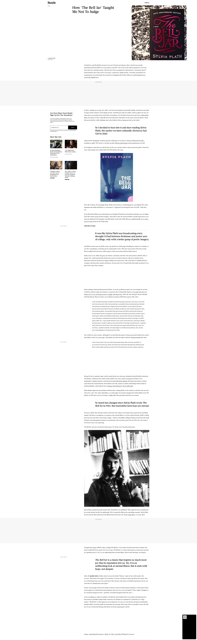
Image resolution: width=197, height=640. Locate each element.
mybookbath (93, 634)
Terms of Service (73, 130)
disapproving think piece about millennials (120, 386)
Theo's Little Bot (116, 634)
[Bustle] (52, 2)
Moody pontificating (121, 143)
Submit (72, 127)
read (96, 65)
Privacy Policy (54, 131)
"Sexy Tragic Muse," (130, 515)
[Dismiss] (194, 616)
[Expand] (184, 616)
